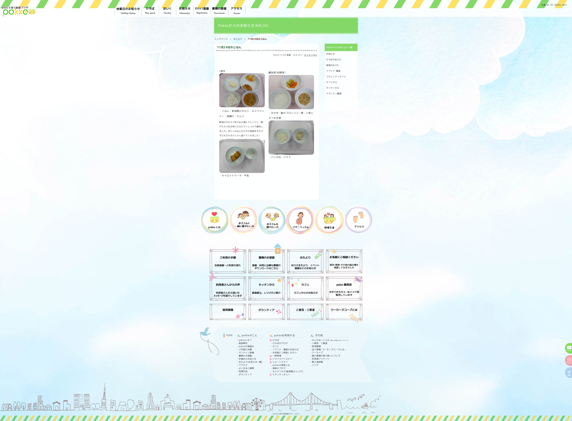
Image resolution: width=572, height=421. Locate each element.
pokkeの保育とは (281, 365)
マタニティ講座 (334, 93)
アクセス (237, 8)
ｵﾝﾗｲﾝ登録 (202, 8)
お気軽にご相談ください (285, 352)
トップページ (221, 39)
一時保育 (276, 355)
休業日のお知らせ (128, 9)
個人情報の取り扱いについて (326, 355)
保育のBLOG (332, 65)
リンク (315, 365)
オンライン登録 (246, 352)
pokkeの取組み (246, 346)
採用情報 (316, 346)
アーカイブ (317, 352)
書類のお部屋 (245, 355)
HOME (229, 335)
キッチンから (310, 55)
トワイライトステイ (282, 358)
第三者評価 (317, 362)
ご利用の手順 (245, 349)
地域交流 (243, 371)
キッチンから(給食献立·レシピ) (288, 371)
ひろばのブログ (280, 343)
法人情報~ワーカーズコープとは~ (329, 349)
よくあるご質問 (246, 368)
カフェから (331, 82)
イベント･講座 (333, 70)
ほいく (167, 8)
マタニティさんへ (281, 374)
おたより (237, 39)
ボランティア (245, 374)
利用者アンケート (320, 358)
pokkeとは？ (245, 340)
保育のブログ (279, 368)
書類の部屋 (219, 8)
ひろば (150, 8)
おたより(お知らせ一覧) (250, 362)
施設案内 (243, 343)
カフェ (276, 346)
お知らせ (185, 8)
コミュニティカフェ (336, 76)
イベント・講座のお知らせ (286, 349)
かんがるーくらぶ (330, 340)
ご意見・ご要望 (319, 343)
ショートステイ (280, 362)
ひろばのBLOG (333, 59)
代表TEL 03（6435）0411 (554, 5)
